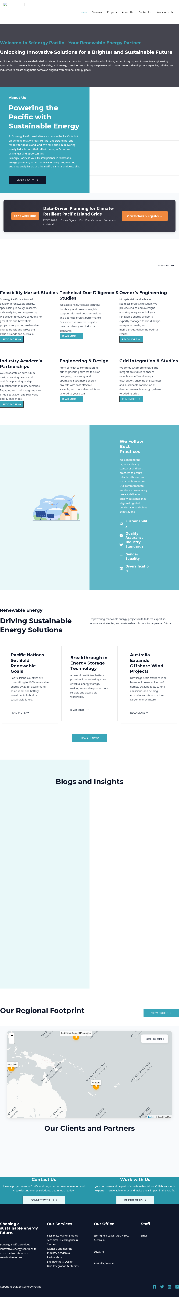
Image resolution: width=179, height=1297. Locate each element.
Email (144, 1235)
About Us (127, 12)
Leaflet (151, 1116)
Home (83, 12)
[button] (166, 265)
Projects (112, 12)
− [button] (12, 1041)
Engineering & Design (60, 1261)
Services (97, 12)
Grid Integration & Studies (62, 1266)
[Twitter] (162, 1287)
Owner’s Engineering (59, 1248)
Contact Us (144, 12)
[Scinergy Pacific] (13, 11)
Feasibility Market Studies (62, 1235)
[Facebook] (154, 1287)
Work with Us (165, 12)
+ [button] (12, 1035)
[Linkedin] (177, 1287)
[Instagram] (169, 1287)
